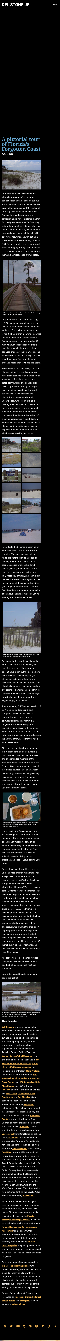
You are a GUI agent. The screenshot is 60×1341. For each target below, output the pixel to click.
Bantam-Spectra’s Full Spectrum (17, 1055)
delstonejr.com (19, 1304)
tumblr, (5, 1300)
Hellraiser (29, 1104)
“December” (12, 1137)
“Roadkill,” (24, 1126)
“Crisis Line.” (28, 1195)
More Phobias (32, 1070)
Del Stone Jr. (8, 1026)
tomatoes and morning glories (16, 1265)
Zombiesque (7, 1097)
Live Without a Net (26, 1093)
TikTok (12, 1300)
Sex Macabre (24, 1097)
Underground (8, 1133)
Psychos (6, 1089)
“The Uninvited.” (19, 1148)
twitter (28, 1296)
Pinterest (36, 1296)
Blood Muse (11, 1093)
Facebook (19, 1296)
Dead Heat (7, 1152)
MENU (55, 4)
